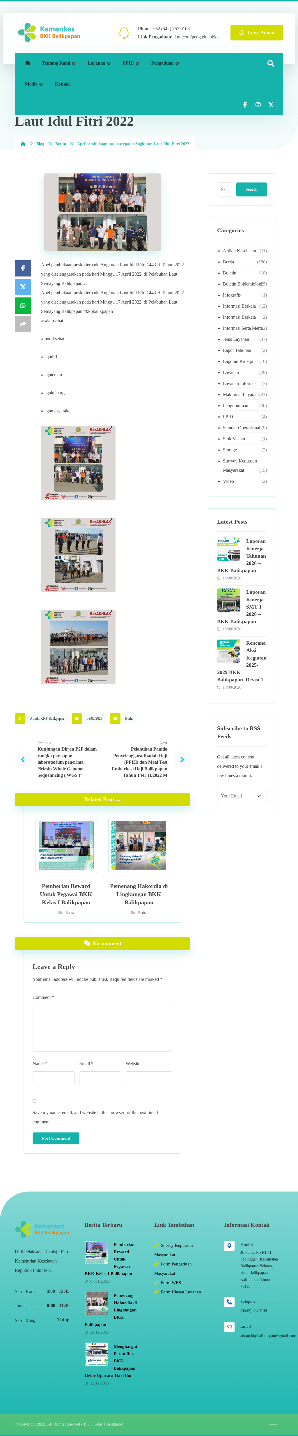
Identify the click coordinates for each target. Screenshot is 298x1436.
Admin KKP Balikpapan (47, 719)
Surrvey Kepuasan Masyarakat (240, 465)
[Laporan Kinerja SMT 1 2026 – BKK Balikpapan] (228, 600)
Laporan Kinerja (238, 361)
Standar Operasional (241, 427)
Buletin (229, 272)
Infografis (232, 294)
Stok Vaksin (234, 438)
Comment (43, 997)
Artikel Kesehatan (239, 250)
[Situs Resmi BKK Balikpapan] (49, 32)
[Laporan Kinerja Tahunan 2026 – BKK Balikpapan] (228, 549)
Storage (230, 449)
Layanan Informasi (240, 383)
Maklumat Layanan (241, 394)
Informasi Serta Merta (243, 328)
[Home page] (23, 144)
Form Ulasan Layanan (181, 1292)
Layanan (231, 372)
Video (228, 481)
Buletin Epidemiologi (242, 283)
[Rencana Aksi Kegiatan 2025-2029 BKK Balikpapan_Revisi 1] (228, 651)
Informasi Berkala (239, 306)
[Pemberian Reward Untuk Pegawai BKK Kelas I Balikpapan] (96, 1252)
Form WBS (171, 1282)
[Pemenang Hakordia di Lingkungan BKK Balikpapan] (96, 1303)
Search (252, 189)
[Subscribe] (259, 796)
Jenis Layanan (236, 339)
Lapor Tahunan (237, 350)
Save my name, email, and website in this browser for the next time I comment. (95, 1117)
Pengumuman (235, 405)
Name (40, 1063)
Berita (129, 719)
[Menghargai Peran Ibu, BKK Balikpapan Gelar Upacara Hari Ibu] (96, 1354)
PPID (228, 416)
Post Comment (56, 1138)
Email (86, 1063)
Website (133, 1063)
